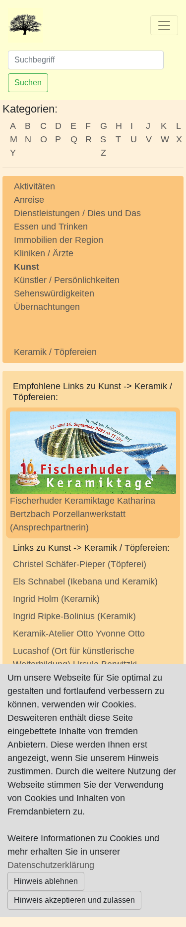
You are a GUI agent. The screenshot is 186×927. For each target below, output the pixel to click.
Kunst (26, 267)
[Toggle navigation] (164, 25)
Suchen (28, 82)
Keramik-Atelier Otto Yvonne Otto (79, 633)
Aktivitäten (34, 186)
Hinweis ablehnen (46, 881)
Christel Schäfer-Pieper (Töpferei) (79, 564)
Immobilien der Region (58, 240)
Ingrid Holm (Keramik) (56, 599)
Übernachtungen (47, 307)
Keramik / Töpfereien (55, 352)
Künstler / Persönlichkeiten (67, 280)
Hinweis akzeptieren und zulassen (74, 900)
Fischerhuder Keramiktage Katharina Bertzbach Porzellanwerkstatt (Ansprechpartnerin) (82, 514)
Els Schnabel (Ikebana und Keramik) (85, 581)
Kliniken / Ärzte (43, 253)
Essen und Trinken (51, 227)
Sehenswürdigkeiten (54, 293)
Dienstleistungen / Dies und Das (77, 213)
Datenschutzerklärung (50, 865)
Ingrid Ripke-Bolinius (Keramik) (74, 616)
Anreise (29, 200)
